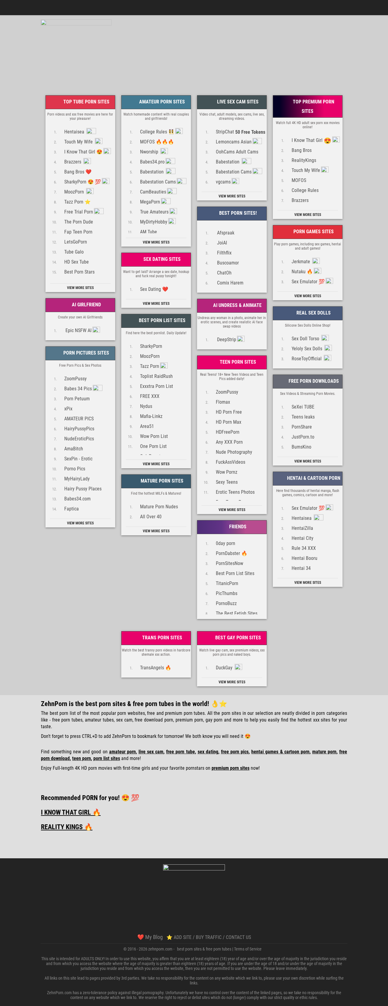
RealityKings (304, 160)
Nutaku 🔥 (302, 271)
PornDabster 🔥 (231, 553)
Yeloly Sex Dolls (307, 349)
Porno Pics (74, 469)
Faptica (71, 509)
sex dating (208, 752)
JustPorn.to (303, 437)
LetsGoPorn (75, 242)
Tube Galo (74, 252)
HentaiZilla (302, 528)
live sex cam (151, 752)
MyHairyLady (77, 479)
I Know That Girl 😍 (83, 152)
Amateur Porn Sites (161, 102)
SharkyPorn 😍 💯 (82, 182)
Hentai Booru (304, 558)
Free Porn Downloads (313, 381)
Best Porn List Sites (162, 320)
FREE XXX (149, 396)
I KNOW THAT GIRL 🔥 (71, 812)
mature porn (324, 752)
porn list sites (106, 758)
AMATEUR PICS (79, 419)
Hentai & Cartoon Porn (313, 478)
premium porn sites (230, 768)
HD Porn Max (228, 422)
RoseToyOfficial (307, 359)
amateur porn (122, 752)
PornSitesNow (229, 563)
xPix (68, 409)
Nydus (146, 406)
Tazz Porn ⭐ (77, 202)
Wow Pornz (226, 472)
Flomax (223, 402)
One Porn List (153, 446)
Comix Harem (229, 283)
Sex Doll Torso (306, 339)
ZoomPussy (75, 379)
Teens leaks (303, 417)
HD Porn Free (229, 412)
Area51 (147, 426)
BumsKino (301, 447)
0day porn (225, 543)
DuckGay (225, 668)
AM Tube (148, 232)
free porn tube (180, 752)
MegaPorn (150, 202)
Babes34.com (77, 499)
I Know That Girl (311, 140)
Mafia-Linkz (151, 416)
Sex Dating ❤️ (154, 289)
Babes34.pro (152, 162)
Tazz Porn (149, 366)
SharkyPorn (151, 346)
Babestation (152, 172)
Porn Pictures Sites (85, 353)
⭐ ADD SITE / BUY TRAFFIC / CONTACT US (208, 937)
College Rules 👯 (157, 132)
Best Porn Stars (79, 272)
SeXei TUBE (303, 407)
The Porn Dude (78, 222)
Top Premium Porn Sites (313, 106)
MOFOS (299, 180)
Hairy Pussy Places (83, 489)
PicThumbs (226, 593)
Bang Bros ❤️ (78, 172)
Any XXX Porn (229, 442)
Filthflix (224, 253)
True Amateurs (154, 212)
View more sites (80, 288)
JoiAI (221, 243)
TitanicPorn (227, 583)
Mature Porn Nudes (159, 507)
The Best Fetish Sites (236, 613)
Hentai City (302, 538)
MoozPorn (74, 192)
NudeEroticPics (79, 439)
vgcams (223, 182)
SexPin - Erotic (78, 459)
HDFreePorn (227, 432)
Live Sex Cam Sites (237, 102)
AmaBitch (73, 449)
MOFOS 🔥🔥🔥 (157, 142)
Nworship (149, 152)
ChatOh (224, 273)
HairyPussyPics (79, 429)
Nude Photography (234, 452)
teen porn (81, 758)
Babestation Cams (158, 182)
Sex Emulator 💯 (308, 281)
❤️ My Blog (150, 937)
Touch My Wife (79, 142)
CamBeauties (153, 192)
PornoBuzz (226, 603)
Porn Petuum (77, 399)
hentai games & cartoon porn (280, 752)
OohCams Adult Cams (237, 152)
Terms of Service (248, 949)
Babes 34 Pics (78, 389)
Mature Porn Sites (161, 481)
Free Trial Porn (78, 212)
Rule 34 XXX (304, 548)
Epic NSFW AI (78, 330)
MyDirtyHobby (153, 222)
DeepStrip (226, 339)
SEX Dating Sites (161, 259)
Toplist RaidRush (156, 376)
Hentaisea (74, 132)
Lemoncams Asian (234, 142)
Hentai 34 (301, 568)
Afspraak (225, 233)
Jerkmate (301, 261)
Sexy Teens (227, 482)
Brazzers (73, 162)
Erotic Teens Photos (235, 492)
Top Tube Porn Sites (85, 102)
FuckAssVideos (230, 462)
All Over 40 (151, 517)
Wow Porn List (154, 436)
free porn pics (235, 752)
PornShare (302, 427)
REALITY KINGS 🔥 (66, 827)
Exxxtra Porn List (156, 386)
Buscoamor (227, 263)
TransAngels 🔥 (155, 668)
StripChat (240, 132)
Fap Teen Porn (78, 232)
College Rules (305, 190)
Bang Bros (302, 150)
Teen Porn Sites (237, 362)
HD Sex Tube (76, 262)
